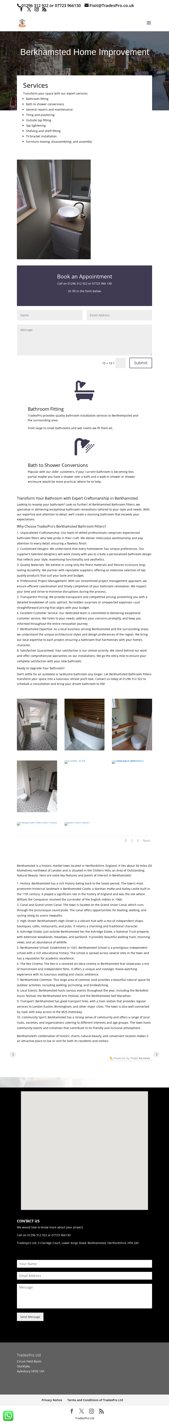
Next (146, 840)
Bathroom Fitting (46, 409)
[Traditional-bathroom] (132, 760)
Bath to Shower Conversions (58, 465)
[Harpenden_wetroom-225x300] (37, 822)
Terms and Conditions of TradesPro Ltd (95, 1400)
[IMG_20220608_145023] (132, 749)
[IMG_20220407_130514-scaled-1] (85, 749)
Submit (141, 363)
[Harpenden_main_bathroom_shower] (37, 811)
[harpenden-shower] (75, 760)
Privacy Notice (52, 1400)
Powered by (132, 1058)
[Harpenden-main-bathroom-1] (37, 749)
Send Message (30, 1317)
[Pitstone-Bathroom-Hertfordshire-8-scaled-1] (77, 822)
